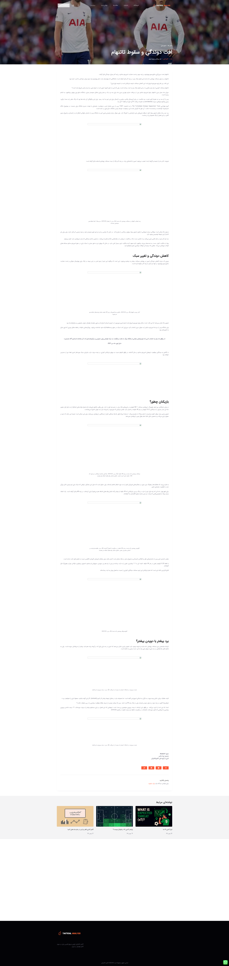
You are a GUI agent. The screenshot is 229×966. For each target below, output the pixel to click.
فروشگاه (136, 5)
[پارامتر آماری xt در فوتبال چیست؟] (114, 816)
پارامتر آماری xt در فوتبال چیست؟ (123, 829)
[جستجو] (78, 5)
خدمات (126, 5)
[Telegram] (166, 767)
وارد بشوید (151, 783)
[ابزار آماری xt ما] (154, 816)
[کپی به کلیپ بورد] (144, 767)
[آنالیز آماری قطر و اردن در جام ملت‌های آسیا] (75, 816)
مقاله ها (115, 5)
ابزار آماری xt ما (167, 829)
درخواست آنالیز (63, 5)
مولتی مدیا (104, 5)
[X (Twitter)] (158, 767)
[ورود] (73, 5)
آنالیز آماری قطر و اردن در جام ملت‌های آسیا (80, 829)
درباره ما (93, 5)
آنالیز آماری (163, 46)
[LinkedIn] (151, 767)
